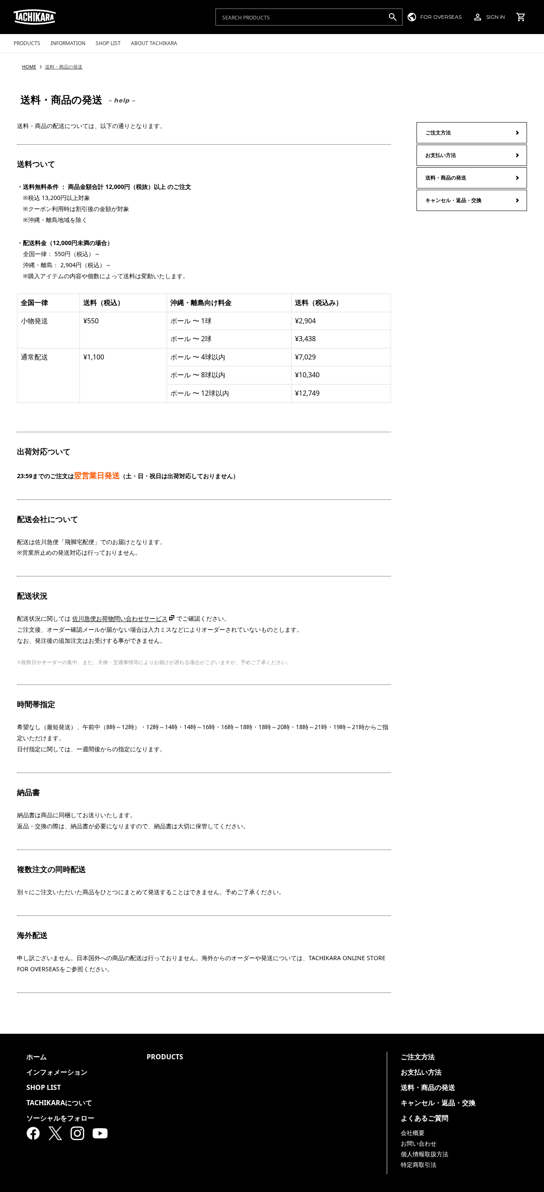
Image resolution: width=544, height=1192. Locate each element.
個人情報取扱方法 (424, 1154)
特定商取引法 (418, 1165)
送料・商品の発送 (445, 177)
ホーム (36, 1056)
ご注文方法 (438, 132)
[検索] (392, 17)
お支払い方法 (440, 155)
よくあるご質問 (424, 1118)
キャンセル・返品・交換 (453, 200)
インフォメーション (57, 1072)
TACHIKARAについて (59, 1102)
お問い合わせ (418, 1143)
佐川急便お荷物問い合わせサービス (119, 618)
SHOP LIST (43, 1087)
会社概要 (413, 1133)
